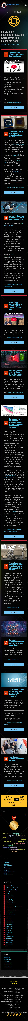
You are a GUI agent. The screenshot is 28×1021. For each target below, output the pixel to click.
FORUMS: (10, 1007)
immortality (21, 842)
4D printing (6, 864)
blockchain (8, 838)
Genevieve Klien (10, 886)
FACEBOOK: (4, 989)
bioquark (11, 836)
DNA (5, 867)
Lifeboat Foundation (10, 1012)
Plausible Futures (8, 965)
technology (14, 850)
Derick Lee (8, 918)
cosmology (19, 723)
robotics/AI (9, 286)
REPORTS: (17, 1000)
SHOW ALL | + (6, 946)
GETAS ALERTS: (18, 992)
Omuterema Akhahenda (12, 910)
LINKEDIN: (5, 992)
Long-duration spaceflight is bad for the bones (16, 759)
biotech (16, 836)
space (18, 608)
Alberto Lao (9, 920)
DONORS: (9, 997)
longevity (10, 846)
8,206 (22, 799)
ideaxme (15, 842)
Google (20, 840)
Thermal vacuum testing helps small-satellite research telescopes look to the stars (16, 566)
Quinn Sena (10, 188)
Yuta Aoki (8, 916)
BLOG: (16, 995)
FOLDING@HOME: (4, 1002)
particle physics (18, 103)
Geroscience (7, 957)
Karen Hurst (9, 904)
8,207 (8, 802)
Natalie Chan (9, 926)
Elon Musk (6, 870)
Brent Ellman (9, 932)
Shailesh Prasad (10, 896)
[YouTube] (17, 1014)
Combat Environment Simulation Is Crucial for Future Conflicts (16, 218)
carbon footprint (10, 476)
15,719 (19, 802)
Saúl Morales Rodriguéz (12, 888)
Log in (4, 44)
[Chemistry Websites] (14, 823)
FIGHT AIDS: (6, 1000)
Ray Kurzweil (7, 868)
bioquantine (4, 836)
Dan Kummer (9, 908)
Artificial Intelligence (22, 834)
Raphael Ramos (10, 924)
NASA (14, 846)
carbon (14, 511)
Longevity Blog (7, 959)
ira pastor (13, 844)
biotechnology (22, 836)
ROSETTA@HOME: (8, 1004)
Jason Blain (9, 938)
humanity (12, 842)
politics (21, 846)
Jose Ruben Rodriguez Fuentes (14, 906)
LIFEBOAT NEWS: (18, 989)
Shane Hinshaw (10, 922)
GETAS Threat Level (14, 983)
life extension (19, 781)
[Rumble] (20, 1014)
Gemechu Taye (10, 900)
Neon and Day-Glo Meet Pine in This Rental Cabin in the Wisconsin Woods (15, 373)
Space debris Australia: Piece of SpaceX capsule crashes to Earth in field (15, 306)
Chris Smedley (9, 944)
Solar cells (16, 155)
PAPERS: (16, 1004)
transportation (15, 531)
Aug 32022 (6, 134)
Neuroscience (17, 846)
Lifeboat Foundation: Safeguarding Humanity (10, 5)
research (18, 848)
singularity (23, 848)
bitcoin (4, 838)
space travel (19, 338)
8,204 (11, 799)
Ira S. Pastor (9, 942)
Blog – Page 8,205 (14, 12)
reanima (24, 846)
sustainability (21, 188)
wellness (14, 852)
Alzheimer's (10, 834)
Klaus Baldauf (9, 912)
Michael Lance (9, 936)
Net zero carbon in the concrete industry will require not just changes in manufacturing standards (16, 423)
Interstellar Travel (7, 844)
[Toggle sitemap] (22, 5)
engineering (6, 725)
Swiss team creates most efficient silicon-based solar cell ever (16, 134)
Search (25, 814)
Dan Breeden (9, 894)
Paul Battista (9, 898)
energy (5, 531)
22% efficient (17, 171)
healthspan (7, 842)
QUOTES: (16, 1007)
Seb (7, 934)
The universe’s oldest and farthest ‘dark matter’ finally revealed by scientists (16, 693)
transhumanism (21, 849)
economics (19, 530)
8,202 (22, 797)
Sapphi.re (25, 1012)
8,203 (6, 799)
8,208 (13, 802)
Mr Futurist (6, 961)
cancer (15, 838)
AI (7, 834)
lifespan (5, 846)
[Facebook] (8, 1014)
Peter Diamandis (8, 865)
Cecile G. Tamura (10, 914)
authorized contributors (13, 44)
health (23, 840)
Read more (14, 107)
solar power (15, 188)
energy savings (8, 477)
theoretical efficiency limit (15, 182)
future (13, 840)
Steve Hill (8, 930)
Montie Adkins (9, 940)
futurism (19, 660)
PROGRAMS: (17, 1002)
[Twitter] (11, 1014)
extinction (10, 840)
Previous (10, 797)
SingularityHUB (7, 967)
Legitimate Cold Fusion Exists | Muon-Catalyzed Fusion (16, 54)
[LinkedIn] (14, 1014)
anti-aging (15, 834)
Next (13, 805)
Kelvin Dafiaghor (10, 902)
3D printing (6, 862)
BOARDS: (16, 997)
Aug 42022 (6, 54)
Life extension (20, 844)
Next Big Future (8, 963)
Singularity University (9, 872)
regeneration (13, 848)
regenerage (6, 848)
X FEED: (5, 995)
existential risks (6, 840)
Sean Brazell (9, 928)
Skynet (5, 873)
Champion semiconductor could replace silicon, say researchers (16, 643)
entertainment (20, 392)
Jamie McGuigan (11, 103)
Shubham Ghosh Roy (12, 284)
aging (4, 834)
